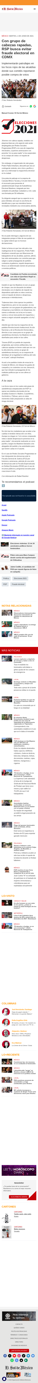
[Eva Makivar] (6, 1044)
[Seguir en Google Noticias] (34, 106)
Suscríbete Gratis (19, 1197)
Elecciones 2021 (20, 578)
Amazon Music (8, 530)
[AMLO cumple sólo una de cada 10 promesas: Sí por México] (7, 635)
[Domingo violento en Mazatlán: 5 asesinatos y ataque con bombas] (7, 686)
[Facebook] (5, 1355)
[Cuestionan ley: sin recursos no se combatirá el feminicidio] (7, 1062)
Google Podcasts (9, 520)
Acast (4, 505)
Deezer (4, 525)
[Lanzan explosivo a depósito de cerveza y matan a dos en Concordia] (7, 666)
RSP (5, 584)
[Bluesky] (33, 1355)
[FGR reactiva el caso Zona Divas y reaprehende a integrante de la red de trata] (7, 878)
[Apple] (21, 1360)
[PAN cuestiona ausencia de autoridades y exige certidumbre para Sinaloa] (7, 1080)
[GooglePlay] (26, 1360)
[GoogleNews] (16, 1360)
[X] (9, 1355)
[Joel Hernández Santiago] (6, 1011)
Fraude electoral (18, 584)
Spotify (4, 510)
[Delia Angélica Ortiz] (6, 1022)
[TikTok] (23, 1355)
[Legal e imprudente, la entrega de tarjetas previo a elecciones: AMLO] (7, 625)
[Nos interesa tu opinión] (19, 1316)
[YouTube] (14, 1355)
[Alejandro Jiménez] (6, 1033)
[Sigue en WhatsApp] (31, 106)
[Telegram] (28, 1355)
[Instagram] (19, 1355)
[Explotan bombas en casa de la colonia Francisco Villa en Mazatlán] (7, 704)
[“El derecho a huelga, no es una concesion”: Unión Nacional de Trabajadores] (7, 783)
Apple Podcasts (8, 515)
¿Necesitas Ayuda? (19, 1351)
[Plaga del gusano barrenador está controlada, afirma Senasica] (7, 831)
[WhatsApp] (12, 1360)
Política (6, 578)
